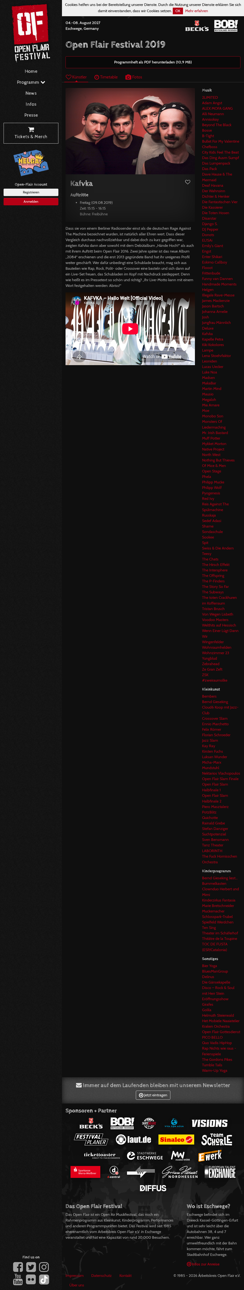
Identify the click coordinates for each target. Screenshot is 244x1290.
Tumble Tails (212, 1065)
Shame (208, 526)
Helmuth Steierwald (218, 1015)
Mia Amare (210, 405)
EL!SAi (207, 240)
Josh (205, 317)
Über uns (76, 1285)
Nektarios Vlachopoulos (221, 773)
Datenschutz (101, 1275)
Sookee (208, 537)
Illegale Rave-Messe (218, 295)
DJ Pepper (210, 229)
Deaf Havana (212, 185)
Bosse (207, 130)
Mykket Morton (214, 443)
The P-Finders (213, 581)
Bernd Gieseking (215, 701)
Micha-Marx (211, 762)
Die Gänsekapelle (216, 982)
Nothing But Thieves (218, 460)
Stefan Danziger (215, 828)
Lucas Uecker (212, 366)
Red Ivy (208, 498)
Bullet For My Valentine (220, 141)
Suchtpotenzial (214, 834)
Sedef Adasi (211, 520)
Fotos (136, 76)
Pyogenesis (211, 493)
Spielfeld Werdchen (218, 922)
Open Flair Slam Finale (220, 779)
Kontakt (125, 1275)
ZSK (205, 675)
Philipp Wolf (212, 487)
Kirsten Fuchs (212, 751)
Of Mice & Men (214, 465)
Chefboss (209, 147)
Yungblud (209, 658)
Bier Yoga (209, 966)
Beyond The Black (216, 125)
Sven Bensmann (215, 839)
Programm (29, 82)
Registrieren (31, 192)
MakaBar (209, 383)
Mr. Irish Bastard (215, 432)
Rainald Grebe (213, 823)
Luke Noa (209, 372)
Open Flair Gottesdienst (221, 1032)
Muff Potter (211, 438)
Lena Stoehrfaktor (216, 355)
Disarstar (209, 218)
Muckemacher (213, 911)
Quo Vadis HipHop (217, 1043)
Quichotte (210, 817)
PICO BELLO (212, 1037)
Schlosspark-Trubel (217, 916)
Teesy (206, 553)
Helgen (208, 289)
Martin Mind (211, 388)
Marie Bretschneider (218, 905)
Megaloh (209, 399)
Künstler (79, 76)
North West (211, 454)
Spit (205, 542)
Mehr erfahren (196, 11)
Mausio (208, 394)
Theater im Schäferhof (220, 933)
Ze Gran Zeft (212, 669)
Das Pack (209, 168)
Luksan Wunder (214, 757)
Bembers (209, 696)
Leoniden (209, 361)
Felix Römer (211, 729)
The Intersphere (215, 570)
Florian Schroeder (216, 735)
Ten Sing (209, 927)
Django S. (210, 224)
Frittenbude (211, 273)
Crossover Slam (215, 718)
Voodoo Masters (215, 619)
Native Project (213, 449)
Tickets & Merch (31, 137)
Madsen (208, 377)
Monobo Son (212, 416)
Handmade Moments (219, 284)
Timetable (108, 76)
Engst (206, 251)
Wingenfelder (213, 642)
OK (177, 11)
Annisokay (210, 119)
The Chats (210, 559)
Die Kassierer (212, 207)
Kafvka (207, 334)
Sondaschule (212, 531)
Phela (206, 476)
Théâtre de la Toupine (219, 938)
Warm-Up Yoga (214, 1070)
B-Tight (208, 136)
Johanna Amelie (215, 311)
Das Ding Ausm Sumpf (220, 157)
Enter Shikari (212, 256)
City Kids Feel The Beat (220, 152)
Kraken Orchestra (216, 1026)
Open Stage (211, 471)
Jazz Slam (210, 740)
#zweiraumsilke (214, 680)
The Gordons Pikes (217, 1059)
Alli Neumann (213, 114)
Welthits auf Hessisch (219, 625)
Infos (31, 104)
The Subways (213, 592)
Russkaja (209, 515)
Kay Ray (208, 746)
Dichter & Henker (215, 196)
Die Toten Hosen (215, 213)
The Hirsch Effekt (215, 564)
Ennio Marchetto (215, 724)
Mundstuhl (210, 768)
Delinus (208, 976)
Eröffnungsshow (215, 999)
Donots (208, 235)
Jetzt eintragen (155, 1095)
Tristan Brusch (213, 608)
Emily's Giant (212, 245)
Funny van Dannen (217, 278)
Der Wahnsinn (213, 191)
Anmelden (31, 201)
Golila (206, 1010)
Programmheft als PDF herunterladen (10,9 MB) (153, 62)
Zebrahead (210, 664)
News (31, 93)
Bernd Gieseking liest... (220, 878)
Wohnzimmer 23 (215, 653)
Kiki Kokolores (213, 344)
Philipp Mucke (213, 482)
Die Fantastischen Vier (220, 202)
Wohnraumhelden (216, 647)
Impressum (75, 1275)
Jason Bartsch (213, 306)
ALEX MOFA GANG (217, 108)
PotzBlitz (209, 812)
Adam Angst (212, 103)
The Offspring (213, 575)
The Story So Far (215, 586)
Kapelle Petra (212, 339)
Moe (205, 410)
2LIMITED (210, 97)
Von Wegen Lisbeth (217, 614)
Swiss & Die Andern (218, 548)
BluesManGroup (215, 971)
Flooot (207, 267)
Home (31, 71)
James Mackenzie (216, 300)
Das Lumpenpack (216, 163)
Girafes (207, 1004)
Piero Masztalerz (215, 806)
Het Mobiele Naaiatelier (220, 1021)
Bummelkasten (214, 883)
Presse (31, 115)
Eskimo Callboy (214, 262)
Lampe (207, 350)
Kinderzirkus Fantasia (218, 900)
